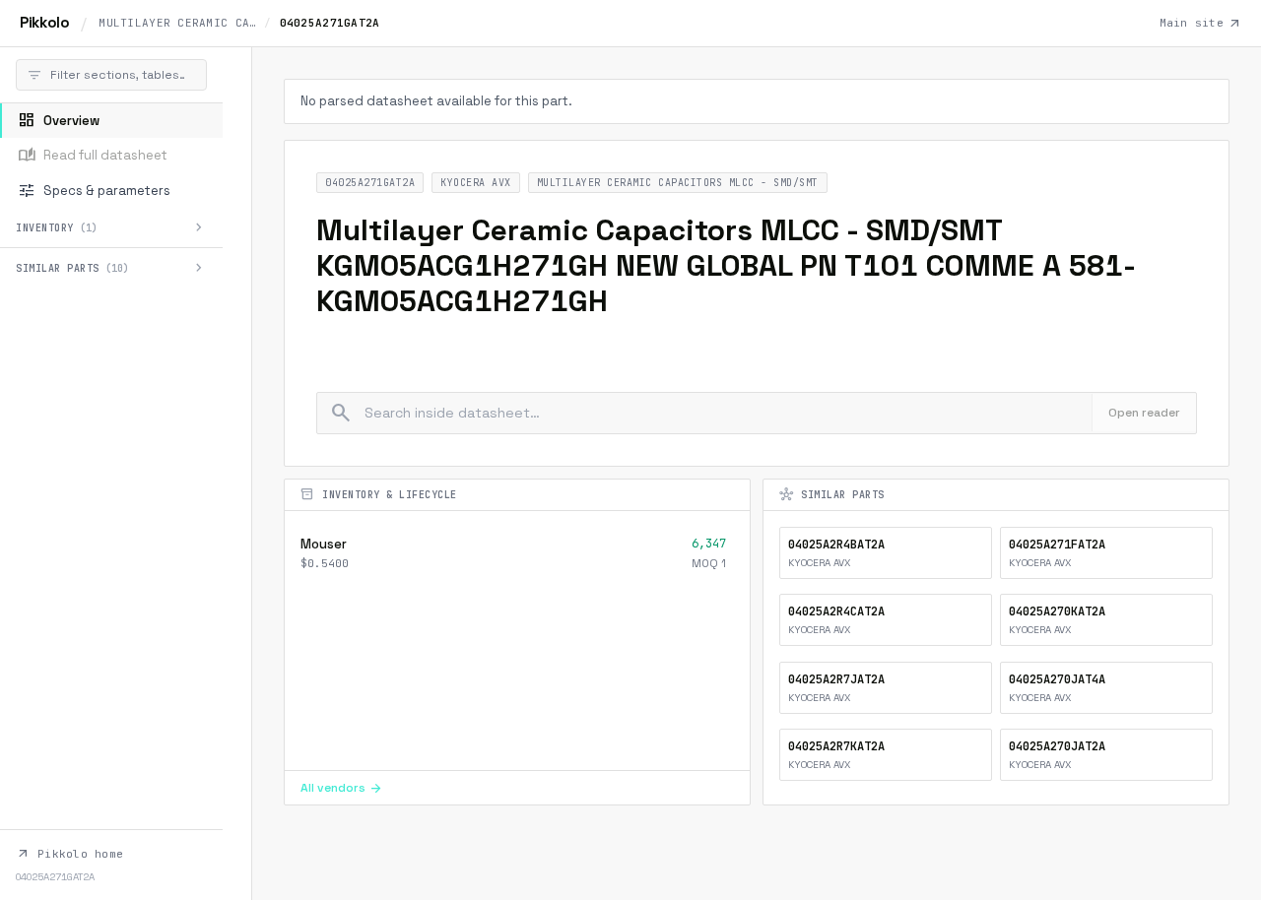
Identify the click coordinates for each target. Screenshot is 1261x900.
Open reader (1144, 412)
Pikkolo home (69, 854)
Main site (1200, 24)
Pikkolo (44, 22)
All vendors (341, 788)
